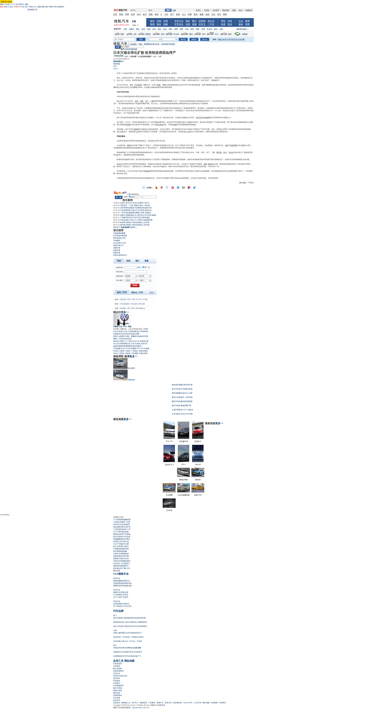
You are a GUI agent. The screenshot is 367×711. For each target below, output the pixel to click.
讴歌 (175, 125)
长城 (115, 656)
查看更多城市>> (242, 29)
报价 (188, 21)
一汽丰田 (138, 641)
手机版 (206, 10)
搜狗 (26, 4)
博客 (51, 7)
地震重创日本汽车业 (151, 44)
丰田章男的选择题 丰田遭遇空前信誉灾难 (136, 208)
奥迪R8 (198, 480)
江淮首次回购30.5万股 (121, 522)
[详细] (145, 329)
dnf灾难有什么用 (119, 243)
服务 (241, 24)
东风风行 (138, 652)
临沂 (165, 29)
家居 (31, 7)
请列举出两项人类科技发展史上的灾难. (135, 222)
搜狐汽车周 (222, 39)
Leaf (137, 132)
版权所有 (161, 705)
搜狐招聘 (143, 703)
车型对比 (179, 24)
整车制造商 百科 (119, 238)
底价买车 (116, 700)
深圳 (126, 597)
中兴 (126, 656)
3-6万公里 (141, 304)
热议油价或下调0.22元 (121, 568)
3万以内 (123, 299)
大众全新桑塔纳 (183, 495)
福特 (227, 145)
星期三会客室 (118, 336)
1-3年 (128, 308)
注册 (174, 10)
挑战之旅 (122, 604)
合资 (115, 630)
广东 (115, 595)
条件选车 (116, 678)
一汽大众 (131, 641)
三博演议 (134, 351)
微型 (122, 34)
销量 (165, 24)
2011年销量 (145, 348)
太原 (143, 29)
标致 (205, 164)
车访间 (115, 351)
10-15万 (138, 299)
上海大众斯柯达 (130, 622)
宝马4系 (169, 510)
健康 (202, 14)
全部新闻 (214, 703)
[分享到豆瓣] (183, 187)
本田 (141, 101)
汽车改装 (116, 698)
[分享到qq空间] (162, 187)
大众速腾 (169, 495)
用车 (223, 21)
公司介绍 (197, 703)
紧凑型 (148, 34)
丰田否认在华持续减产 (121, 524)
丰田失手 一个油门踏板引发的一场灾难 (135, 205)
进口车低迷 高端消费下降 (181, 406)
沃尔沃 (119, 164)
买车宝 (202, 24)
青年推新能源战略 (120, 551)
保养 (223, 24)
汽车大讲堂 (117, 331)
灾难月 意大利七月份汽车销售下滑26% (135, 203)
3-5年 (132, 308)
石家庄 (131, 29)
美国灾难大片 (118, 245)
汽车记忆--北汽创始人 (121, 563)
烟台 (159, 29)
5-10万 (132, 299)
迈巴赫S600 (183, 441)
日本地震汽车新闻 (168, 44)
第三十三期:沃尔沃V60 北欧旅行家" (135, 341)
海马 (132, 648)
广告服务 (151, 703)
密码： (151, 10)
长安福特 (131, 633)
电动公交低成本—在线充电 (182, 397)
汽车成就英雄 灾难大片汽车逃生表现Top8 (136, 210)
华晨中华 (127, 652)
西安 (197, 29)
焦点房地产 (20, 4)
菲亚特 (119, 586)
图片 (194, 21)
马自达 (231, 152)
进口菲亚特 (125, 626)
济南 (148, 29)
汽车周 (127, 49)
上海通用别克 (141, 622)
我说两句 (60, 7)
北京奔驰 (117, 641)
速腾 (115, 586)
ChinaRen (7, 4)
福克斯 (125, 583)
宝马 (128, 581)
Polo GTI (169, 441)
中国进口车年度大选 (121, 541)
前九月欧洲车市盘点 (121, 546)
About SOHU (188, 703)
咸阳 (115, 592)
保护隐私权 (177, 703)
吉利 (119, 648)
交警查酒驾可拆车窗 (121, 556)
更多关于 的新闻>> (125, 227)
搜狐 (1, 4)
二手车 (211, 24)
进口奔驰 (117, 618)
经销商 (202, 21)
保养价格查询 (118, 671)
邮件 (47, 7)
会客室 (121, 351)
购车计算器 (117, 688)
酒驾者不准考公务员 (121, 559)
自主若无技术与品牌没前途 (182, 389)
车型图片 (116, 683)
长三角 (116, 606)
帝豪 (115, 652)
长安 (133, 344)
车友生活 (116, 601)
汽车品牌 (118, 610)
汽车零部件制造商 (120, 236)
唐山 (137, 29)
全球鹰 (127, 648)
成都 (119, 595)
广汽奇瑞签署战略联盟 (121, 520)
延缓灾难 (116, 253)
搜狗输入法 (126, 703)
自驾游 (116, 604)
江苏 (122, 595)
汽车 (23, 7)
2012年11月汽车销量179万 (130, 348)
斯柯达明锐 (183, 480)
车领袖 (115, 334)
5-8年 (137, 308)
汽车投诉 (116, 666)
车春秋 (127, 351)
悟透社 (121, 353)
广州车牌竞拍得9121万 (121, 529)
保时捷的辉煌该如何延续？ (132, 346)
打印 (115, 66)
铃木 (225, 152)
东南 (135, 656)
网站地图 (225, 10)
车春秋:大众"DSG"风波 (122, 327)
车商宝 (198, 10)
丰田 (136, 101)
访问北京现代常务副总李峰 (129, 334)
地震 (159, 85)
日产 (147, 101)
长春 (203, 29)
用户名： (133, 10)
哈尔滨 (209, 29)
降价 (159, 24)
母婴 (190, 14)
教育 (196, 14)
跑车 (230, 34)
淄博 (176, 29)
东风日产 (138, 633)
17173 (13, 4)
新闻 (121, 14)
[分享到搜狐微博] (156, 187)
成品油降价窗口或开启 (121, 527)
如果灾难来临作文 (120, 255)
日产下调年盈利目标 (121, 532)
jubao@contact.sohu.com (140, 708)
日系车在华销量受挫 (121, 554)
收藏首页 (248, 10)
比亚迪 (137, 344)
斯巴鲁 (219, 152)
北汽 (129, 344)
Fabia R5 (198, 464)
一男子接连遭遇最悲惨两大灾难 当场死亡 (136, 213)
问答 (230, 21)
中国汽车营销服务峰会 (121, 561)
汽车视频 (134, 353)
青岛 (154, 29)
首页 (115, 14)
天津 (125, 29)
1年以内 (123, 308)
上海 (119, 597)
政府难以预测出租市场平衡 (182, 385)
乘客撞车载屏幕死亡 (121, 566)
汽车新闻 (138, 85)
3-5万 (128, 299)
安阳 (122, 592)
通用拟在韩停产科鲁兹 (121, 534)
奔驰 (124, 586)
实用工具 (118, 660)
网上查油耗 (117, 669)
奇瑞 (115, 648)
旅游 (207, 14)
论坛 (241, 21)
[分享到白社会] (167, 187)
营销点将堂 (143, 353)
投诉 (230, 24)
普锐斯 (207, 118)
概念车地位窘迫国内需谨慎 (182, 401)
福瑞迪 (116, 581)
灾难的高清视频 (119, 233)
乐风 (130, 583)
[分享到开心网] (172, 187)
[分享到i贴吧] (189, 187)
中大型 (176, 34)
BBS (55, 7)
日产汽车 (120, 132)
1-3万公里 (133, 304)
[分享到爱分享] (194, 187)
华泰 (122, 648)
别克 (115, 583)
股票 (157, 14)
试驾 (165, 21)
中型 (162, 34)
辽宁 (115, 597)
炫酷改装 (131, 380)
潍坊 (170, 29)
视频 (39, 7)
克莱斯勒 (233, 145)
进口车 (211, 21)
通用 (128, 145)
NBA (139, 14)
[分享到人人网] (178, 187)
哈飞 (133, 652)
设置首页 (116, 703)
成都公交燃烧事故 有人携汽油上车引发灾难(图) (138, 215)
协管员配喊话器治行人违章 (182, 393)
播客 (43, 7)
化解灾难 (116, 248)
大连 (187, 29)
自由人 (121, 606)
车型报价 (116, 681)
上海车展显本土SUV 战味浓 (182, 410)
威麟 (139, 648)
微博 (247, 21)
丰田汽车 (199, 118)
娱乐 (11, 7)
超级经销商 (117, 346)
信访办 (115, 353)
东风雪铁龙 (142, 626)
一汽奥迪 (133, 637)
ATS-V (183, 464)
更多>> (152, 293)
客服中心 (160, 703)
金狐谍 (127, 353)
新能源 (244, 34)
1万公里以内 (124, 304)
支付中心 (135, 703)
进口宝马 (117, 626)
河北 (126, 595)
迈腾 (124, 581)
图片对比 (124, 676)
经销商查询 (117, 695)
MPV (204, 34)
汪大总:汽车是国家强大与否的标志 (135, 331)
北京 (119, 592)
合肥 (221, 29)
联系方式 (168, 703)
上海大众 (124, 641)
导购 (159, 21)
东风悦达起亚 (119, 622)
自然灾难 (116, 250)
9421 (128, 604)
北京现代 (140, 637)
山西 (126, 592)
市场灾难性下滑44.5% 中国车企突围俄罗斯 (136, 220)
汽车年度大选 (232, 39)
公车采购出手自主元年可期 (182, 414)
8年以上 (142, 308)
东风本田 (117, 637)
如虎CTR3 (198, 495)
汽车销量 (116, 348)
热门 (115, 615)
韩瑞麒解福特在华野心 (121, 539)
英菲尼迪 (159, 125)
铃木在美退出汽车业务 (121, 537)
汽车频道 (133, 44)
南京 (215, 29)
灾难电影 (116, 240)
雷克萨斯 (142, 618)
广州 (122, 597)
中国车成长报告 (126, 339)
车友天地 (127, 606)
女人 (35, 7)
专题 (140, 44)
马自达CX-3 (169, 465)
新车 (152, 21)
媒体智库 (133, 49)
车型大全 (179, 21)
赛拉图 (129, 586)
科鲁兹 (119, 583)
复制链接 (116, 64)
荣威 (119, 656)
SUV (216, 34)
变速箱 (146, 171)
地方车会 (116, 590)
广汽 (139, 656)
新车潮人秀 (117, 341)
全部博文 (222, 703)
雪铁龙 (210, 164)
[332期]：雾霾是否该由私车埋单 (136, 336)
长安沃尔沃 (134, 626)
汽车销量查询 (118, 686)
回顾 (234, 10)
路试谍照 (131, 368)
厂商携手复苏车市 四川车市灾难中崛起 (135, 218)
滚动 (240, 10)
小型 (134, 34)
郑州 (192, 29)
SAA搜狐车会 (121, 573)
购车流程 (116, 693)
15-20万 (145, 299)
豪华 (191, 34)
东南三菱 (117, 633)
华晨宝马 (124, 633)
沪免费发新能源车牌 (121, 549)
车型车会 (116, 578)
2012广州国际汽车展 (121, 544)
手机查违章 (117, 664)
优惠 (188, 24)
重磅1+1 (116, 339)
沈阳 (181, 29)
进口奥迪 (124, 618)
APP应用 (215, 10)
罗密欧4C (197, 441)
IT (20, 7)
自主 (115, 645)
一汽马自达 (125, 637)
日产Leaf (186, 132)
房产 (27, 7)
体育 (5, 7)
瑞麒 (135, 648)
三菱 (152, 101)
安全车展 (241, 39)
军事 (127, 14)
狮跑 (120, 581)
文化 (213, 14)
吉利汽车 (144, 344)
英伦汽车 (120, 652)
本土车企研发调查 (120, 344)
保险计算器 (117, 690)
